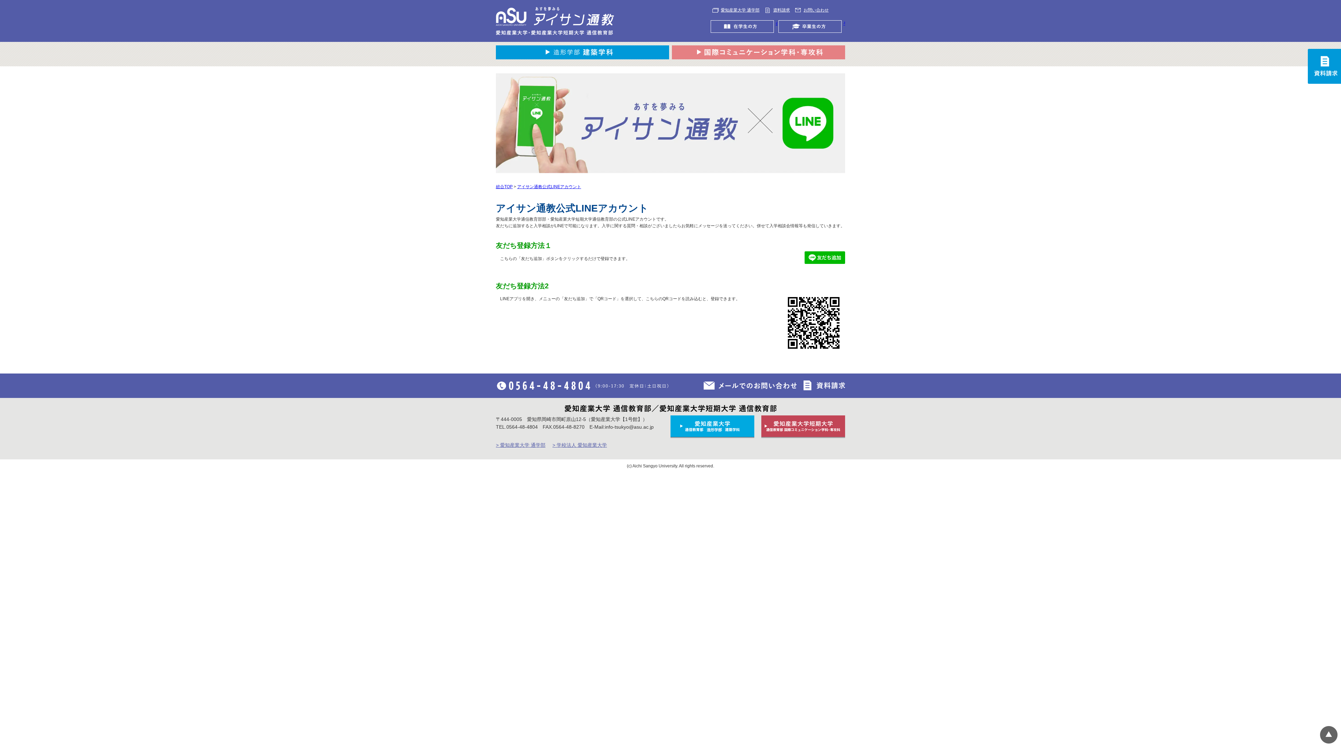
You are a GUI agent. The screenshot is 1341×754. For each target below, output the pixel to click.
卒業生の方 (844, 23)
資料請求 (781, 10)
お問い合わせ (816, 10)
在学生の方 (776, 23)
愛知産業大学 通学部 (740, 10)
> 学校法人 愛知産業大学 (579, 445)
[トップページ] (555, 21)
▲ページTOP (1329, 735)
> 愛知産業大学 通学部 (520, 445)
